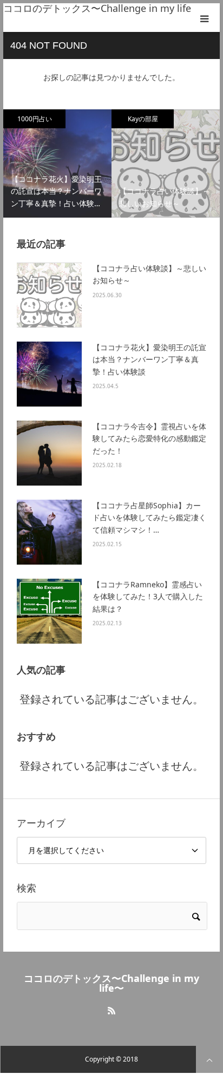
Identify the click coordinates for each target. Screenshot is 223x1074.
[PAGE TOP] (209, 1059)
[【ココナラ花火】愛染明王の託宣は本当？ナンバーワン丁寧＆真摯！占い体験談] (49, 374)
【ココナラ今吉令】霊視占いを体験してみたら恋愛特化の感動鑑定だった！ (149, 438)
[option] (57, 163)
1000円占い (34, 118)
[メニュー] (205, 17)
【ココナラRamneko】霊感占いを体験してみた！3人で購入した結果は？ (148, 596)
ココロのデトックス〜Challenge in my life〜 (102, 8)
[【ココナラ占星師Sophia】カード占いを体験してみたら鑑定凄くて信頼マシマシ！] (49, 532)
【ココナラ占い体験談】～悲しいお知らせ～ (149, 274)
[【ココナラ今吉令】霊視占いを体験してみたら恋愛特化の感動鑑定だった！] (49, 453)
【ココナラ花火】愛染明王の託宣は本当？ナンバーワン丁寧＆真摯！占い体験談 (149, 359)
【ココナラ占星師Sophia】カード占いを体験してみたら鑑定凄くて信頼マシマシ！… (149, 517)
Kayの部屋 (143, 118)
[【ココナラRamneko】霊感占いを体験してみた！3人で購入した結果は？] (49, 611)
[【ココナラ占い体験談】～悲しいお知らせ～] (49, 295)
